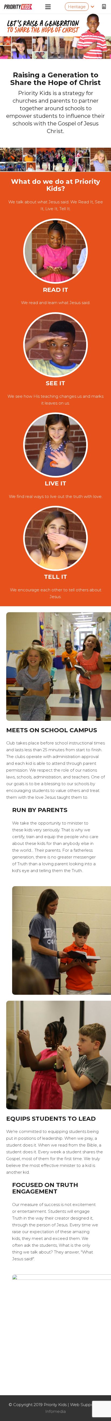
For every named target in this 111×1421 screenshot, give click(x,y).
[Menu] (48, 7)
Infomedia (55, 1411)
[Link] (18, 7)
